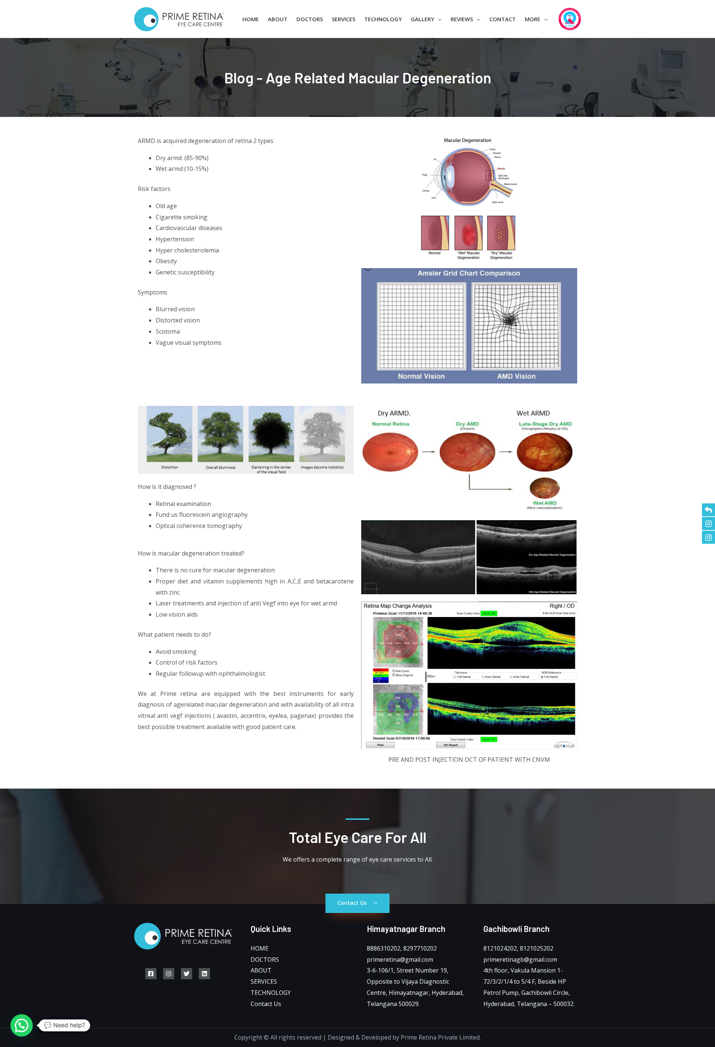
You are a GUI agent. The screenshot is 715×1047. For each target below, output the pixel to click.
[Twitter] (186, 973)
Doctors (309, 19)
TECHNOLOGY (271, 993)
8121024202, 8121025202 (518, 948)
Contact (502, 19)
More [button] (532, 19)
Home (250, 19)
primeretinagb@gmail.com (520, 959)
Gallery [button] (422, 19)
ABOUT (261, 970)
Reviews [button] (462, 19)
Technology (383, 19)
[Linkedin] (204, 973)
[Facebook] (150, 973)
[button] (21, 1025)
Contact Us (266, 1004)
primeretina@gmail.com (400, 959)
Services (343, 19)
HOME (259, 948)
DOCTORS (265, 959)
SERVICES (264, 981)
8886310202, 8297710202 (402, 948)
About (277, 19)
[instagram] (168, 973)
